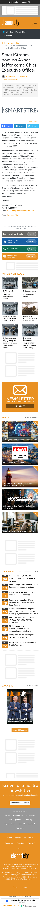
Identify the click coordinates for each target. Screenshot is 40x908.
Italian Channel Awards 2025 (15, 32)
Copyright (20, 843)
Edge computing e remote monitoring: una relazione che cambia (29, 294)
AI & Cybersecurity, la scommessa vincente (20, 440)
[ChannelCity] (10, 22)
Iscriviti (31, 234)
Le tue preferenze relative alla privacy (22, 901)
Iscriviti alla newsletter (20, 803)
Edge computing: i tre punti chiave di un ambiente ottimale (10, 318)
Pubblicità (31, 843)
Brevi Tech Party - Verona (13, 462)
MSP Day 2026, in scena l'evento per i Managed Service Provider (18, 484)
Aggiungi (31, 241)
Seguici (31, 249)
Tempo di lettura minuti (10, 79)
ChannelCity (26, 2)
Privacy (24, 887)
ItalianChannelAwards (27, 824)
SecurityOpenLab (14, 819)
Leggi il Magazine (20, 730)
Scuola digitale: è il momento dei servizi (18, 531)
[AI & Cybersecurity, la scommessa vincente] (20, 431)
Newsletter (9, 35)
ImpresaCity (30, 815)
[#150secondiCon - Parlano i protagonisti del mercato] (20, 499)
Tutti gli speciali (31, 418)
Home (6, 43)
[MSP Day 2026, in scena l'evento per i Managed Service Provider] (20, 476)
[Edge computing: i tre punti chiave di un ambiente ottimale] (10, 308)
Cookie (15, 887)
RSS (20, 849)
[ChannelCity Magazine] (20, 706)
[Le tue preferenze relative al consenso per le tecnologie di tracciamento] (28, 906)
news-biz (15, 43)
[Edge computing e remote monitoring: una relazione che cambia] (30, 283)
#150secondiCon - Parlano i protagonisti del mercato (19, 507)
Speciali (18, 837)
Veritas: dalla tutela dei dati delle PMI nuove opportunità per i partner (9, 295)
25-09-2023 (23, 76)
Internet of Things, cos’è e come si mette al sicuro (30, 318)
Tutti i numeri (32, 686)
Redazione (9, 843)
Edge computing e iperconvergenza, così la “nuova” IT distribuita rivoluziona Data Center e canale (10, 343)
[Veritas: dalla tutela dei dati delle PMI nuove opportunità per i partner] (10, 283)
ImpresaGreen (9, 824)
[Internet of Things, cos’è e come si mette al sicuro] (30, 308)
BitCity (7, 815)
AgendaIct (20, 828)
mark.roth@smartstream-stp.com (20, 211)
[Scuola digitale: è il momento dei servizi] (20, 522)
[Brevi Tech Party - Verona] (20, 454)
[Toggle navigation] (35, 23)
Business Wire (10, 76)
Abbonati (31, 256)
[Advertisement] (21, 774)
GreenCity (28, 819)
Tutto (35, 571)
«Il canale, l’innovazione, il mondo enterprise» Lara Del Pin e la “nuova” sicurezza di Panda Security (29, 343)
